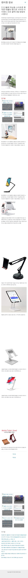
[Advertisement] (14, 60)
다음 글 (14, 457)
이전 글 (14, 454)
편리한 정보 (7, 2)
